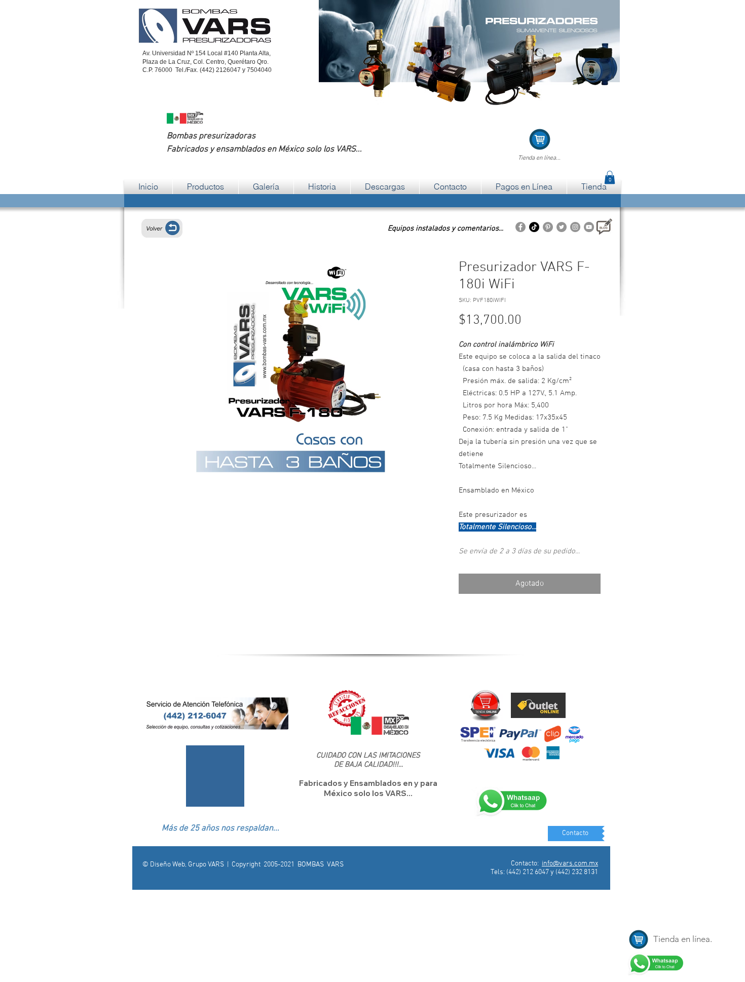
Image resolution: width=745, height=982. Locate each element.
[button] (609, 177)
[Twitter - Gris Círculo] (561, 227)
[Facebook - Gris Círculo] (520, 227)
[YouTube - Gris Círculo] (589, 227)
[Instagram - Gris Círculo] (575, 227)
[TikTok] (534, 227)
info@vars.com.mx (570, 863)
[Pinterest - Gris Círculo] (548, 227)
